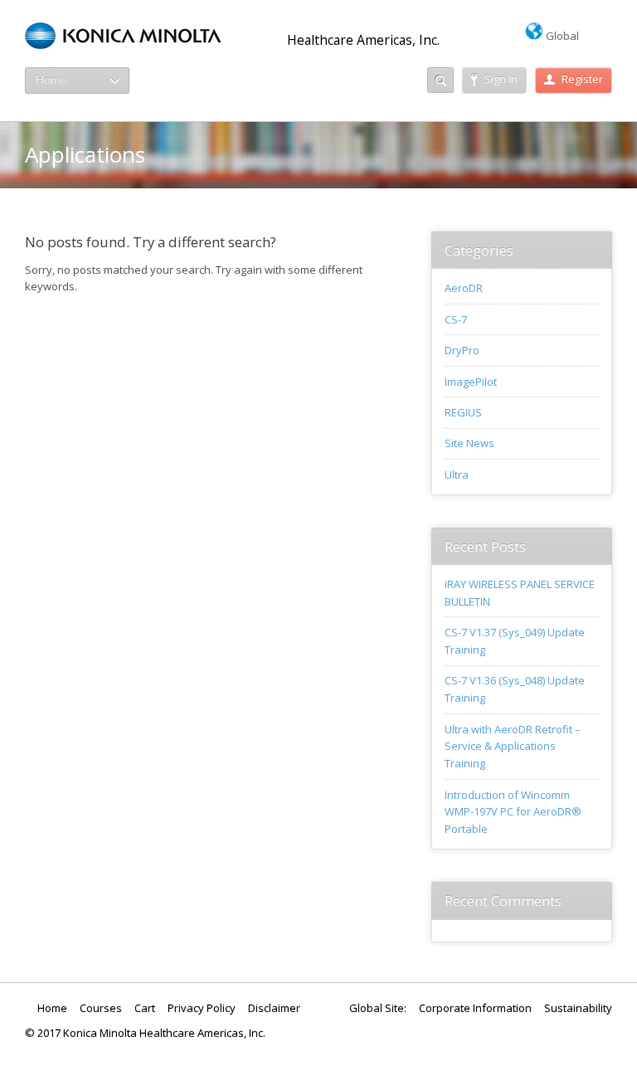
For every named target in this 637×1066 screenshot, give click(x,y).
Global (561, 35)
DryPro (462, 350)
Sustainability (578, 1007)
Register (582, 78)
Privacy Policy (202, 1007)
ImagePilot (471, 381)
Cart (144, 1007)
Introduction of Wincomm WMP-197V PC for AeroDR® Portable (513, 812)
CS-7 (456, 319)
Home (52, 1007)
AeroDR (464, 287)
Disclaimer (274, 1007)
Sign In (501, 78)
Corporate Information (475, 1007)
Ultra (457, 474)
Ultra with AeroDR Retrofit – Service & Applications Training (513, 747)
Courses (101, 1007)
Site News (469, 443)
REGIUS (463, 412)
